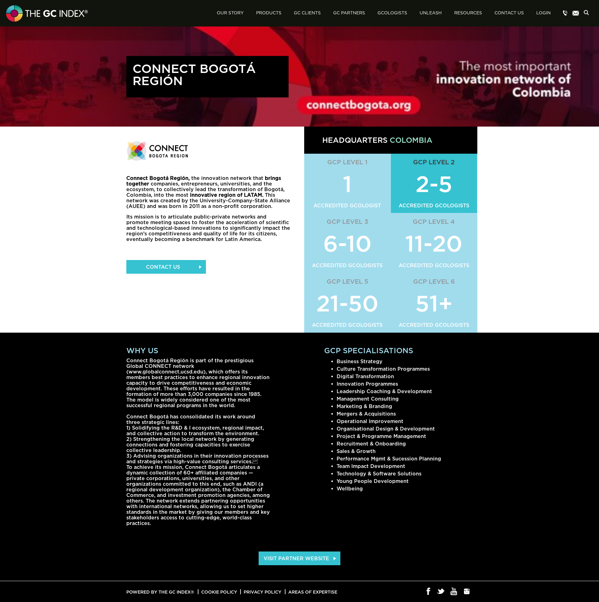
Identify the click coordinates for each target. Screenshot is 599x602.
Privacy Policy (262, 592)
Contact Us (509, 13)
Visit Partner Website (296, 558)
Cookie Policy (219, 592)
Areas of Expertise (312, 592)
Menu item (565, 13)
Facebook (428, 591)
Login (543, 13)
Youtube (454, 591)
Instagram (467, 591)
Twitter (441, 591)
